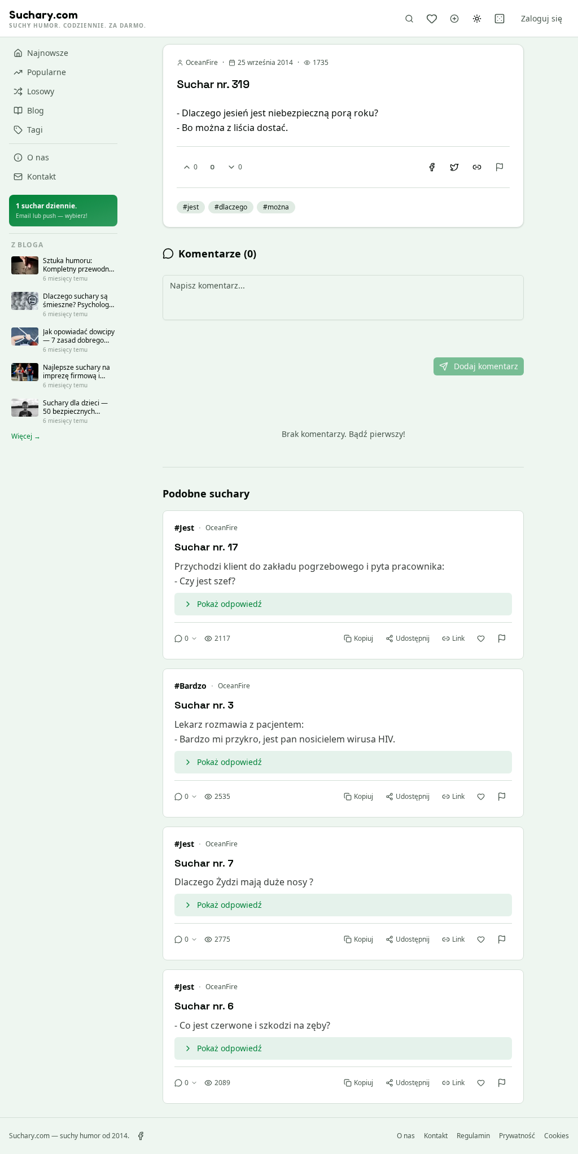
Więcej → (26, 436)
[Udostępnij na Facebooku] (432, 167)
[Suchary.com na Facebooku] (140, 1135)
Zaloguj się (541, 18)
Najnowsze (47, 52)
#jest (184, 527)
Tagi (35, 129)
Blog (35, 110)
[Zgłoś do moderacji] (499, 167)
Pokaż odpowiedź (229, 603)
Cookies (556, 1135)
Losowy (40, 91)
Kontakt (41, 176)
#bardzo (190, 685)
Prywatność (517, 1135)
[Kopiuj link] (477, 167)
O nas (38, 157)
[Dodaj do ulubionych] (481, 638)
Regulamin (473, 1135)
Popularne (46, 72)
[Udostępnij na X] (454, 167)
